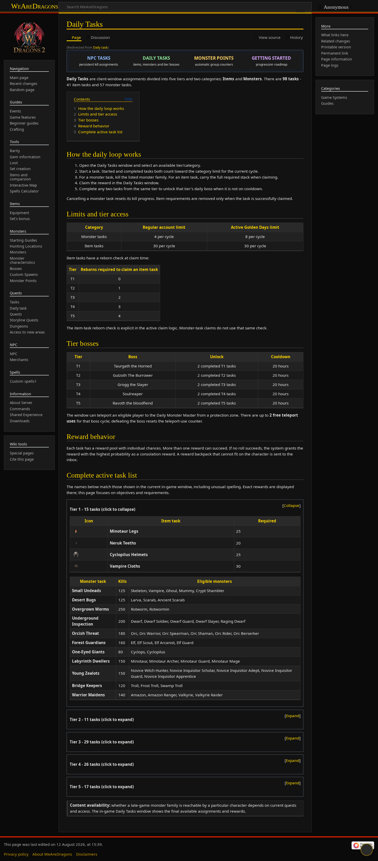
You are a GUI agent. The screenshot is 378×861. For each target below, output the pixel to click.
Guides (327, 103)
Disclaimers (86, 854)
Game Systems (334, 97)
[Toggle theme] (367, 850)
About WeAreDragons (52, 854)
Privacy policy (16, 854)
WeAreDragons (34, 6)
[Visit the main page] (29, 36)
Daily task (100, 47)
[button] (291, 505)
